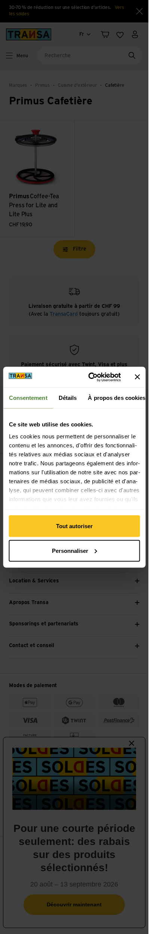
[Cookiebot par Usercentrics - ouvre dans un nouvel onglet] (90, 377)
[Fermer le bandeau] (137, 377)
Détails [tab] (67, 398)
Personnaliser (70, 550)
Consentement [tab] (28, 398)
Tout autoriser (74, 526)
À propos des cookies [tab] (116, 398)
